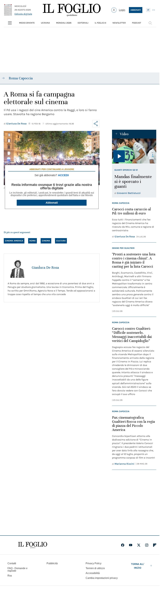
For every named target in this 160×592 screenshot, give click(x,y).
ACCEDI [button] (63, 175)
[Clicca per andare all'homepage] (33, 545)
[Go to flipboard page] (154, 545)
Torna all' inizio (137, 566)
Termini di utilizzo (95, 568)
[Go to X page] (138, 545)
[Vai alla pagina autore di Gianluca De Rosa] (18, 267)
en (153, 10)
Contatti (12, 563)
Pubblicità (52, 563)
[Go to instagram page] (146, 545)
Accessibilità (93, 573)
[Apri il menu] (10, 23)
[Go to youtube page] (130, 545)
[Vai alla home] (72, 10)
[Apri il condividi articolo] (96, 123)
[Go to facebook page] (122, 545)
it (148, 10)
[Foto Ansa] (134, 151)
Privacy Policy (93, 563)
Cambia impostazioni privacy (102, 578)
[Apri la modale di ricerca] (150, 23)
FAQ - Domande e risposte (18, 569)
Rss (10, 575)
